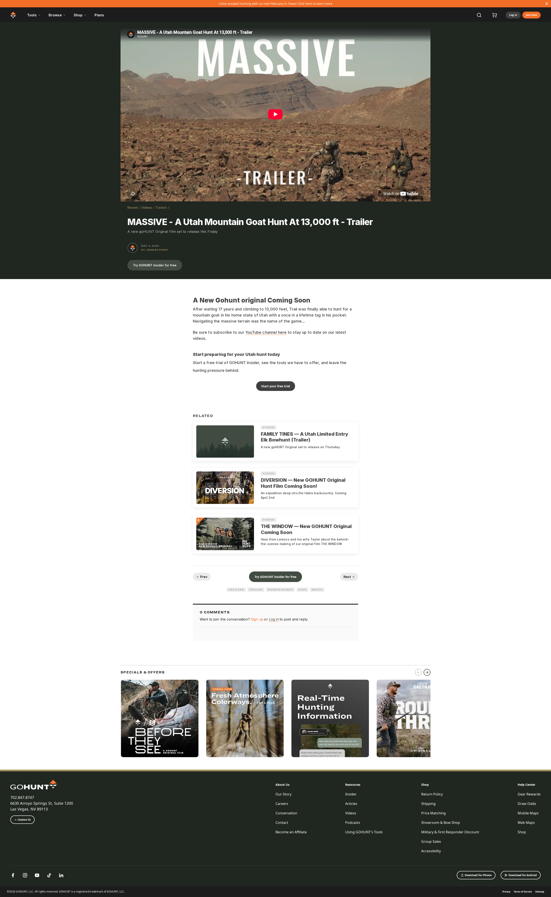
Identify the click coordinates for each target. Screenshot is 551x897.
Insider (351, 794)
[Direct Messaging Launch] (330, 718)
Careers (282, 803)
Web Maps (526, 822)
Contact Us (24, 819)
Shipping (428, 803)
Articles (351, 803)
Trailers (161, 207)
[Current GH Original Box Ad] (159, 718)
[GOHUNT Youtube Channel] (37, 875)
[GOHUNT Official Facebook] (12, 875)
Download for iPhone (478, 875)
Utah (302, 589)
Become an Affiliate (291, 832)
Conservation (286, 813)
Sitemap (539, 891)
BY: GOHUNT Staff (154, 250)
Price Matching (433, 813)
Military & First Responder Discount (450, 832)
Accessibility (431, 851)
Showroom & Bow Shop (440, 822)
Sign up (257, 619)
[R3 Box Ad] (415, 718)
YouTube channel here (266, 332)
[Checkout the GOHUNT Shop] (494, 15)
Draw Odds (527, 803)
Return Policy (432, 794)
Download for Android (523, 875)
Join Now (531, 15)
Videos (146, 207)
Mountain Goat (280, 589)
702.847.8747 (22, 797)
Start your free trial (275, 386)
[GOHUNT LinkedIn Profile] (61, 875)
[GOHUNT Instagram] (25, 875)
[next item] (427, 672)
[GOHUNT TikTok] (49, 875)
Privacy (506, 891)
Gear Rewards (529, 794)
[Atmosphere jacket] (245, 718)
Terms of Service (523, 891)
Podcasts (352, 822)
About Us (282, 785)
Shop (425, 785)
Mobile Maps (528, 813)
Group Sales (431, 841)
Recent (132, 207)
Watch (317, 589)
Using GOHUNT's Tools (364, 832)
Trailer (256, 589)
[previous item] (418, 672)
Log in (513, 15)
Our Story (283, 794)
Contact (282, 822)
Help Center (526, 785)
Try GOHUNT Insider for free (154, 265)
